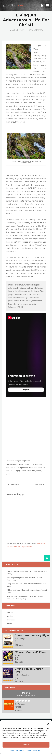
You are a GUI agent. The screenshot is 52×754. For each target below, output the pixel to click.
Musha (26, 694)
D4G (18, 655)
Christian (38, 464)
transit (38, 471)
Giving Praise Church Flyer (29, 670)
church (17, 468)
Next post (38, 484)
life (44, 468)
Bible (21, 464)
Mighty (17, 471)
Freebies (10, 612)
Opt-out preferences (17, 750)
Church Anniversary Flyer (32, 635)
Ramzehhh (21, 704)
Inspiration (26, 461)
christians (9, 468)
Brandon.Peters (35, 30)
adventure (14, 464)
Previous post (14, 484)
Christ (32, 464)
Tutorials (10, 624)
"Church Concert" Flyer (30, 652)
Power (23, 471)
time (33, 471)
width (8, 474)
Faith (31, 468)
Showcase (11, 620)
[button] (48, 723)
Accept (26, 744)
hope (40, 468)
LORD (12, 471)
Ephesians (24, 468)
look (7, 471)
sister (29, 471)
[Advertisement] (26, 432)
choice (26, 464)
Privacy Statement (34, 750)
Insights (18, 461)
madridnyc (21, 639)
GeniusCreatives (23, 675)
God (35, 468)
